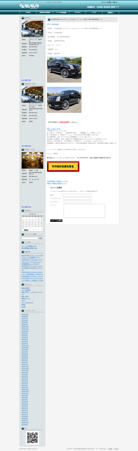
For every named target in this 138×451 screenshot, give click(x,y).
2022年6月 (25, 354)
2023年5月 (25, 337)
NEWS (23, 305)
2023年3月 (25, 341)
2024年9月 (25, 316)
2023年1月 (25, 343)
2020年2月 (25, 410)
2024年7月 (25, 318)
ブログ (23, 300)
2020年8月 (25, 397)
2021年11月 (25, 368)
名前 (52, 195)
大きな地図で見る (26, 80)
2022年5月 (25, 356)
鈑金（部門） (25, 296)
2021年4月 (25, 381)
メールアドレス (55, 198)
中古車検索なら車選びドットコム (57, 181)
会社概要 (109, 2)
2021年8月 (25, 374)
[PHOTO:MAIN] (82, 70)
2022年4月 (25, 358)
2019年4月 (25, 420)
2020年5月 (25, 404)
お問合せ (114, 2)
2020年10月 (25, 393)
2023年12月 (25, 327)
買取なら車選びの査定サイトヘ (57, 183)
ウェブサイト (54, 202)
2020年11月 (25, 391)
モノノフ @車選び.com (29, 246)
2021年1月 (25, 387)
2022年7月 (25, 352)
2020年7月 (25, 399)
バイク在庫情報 (26, 290)
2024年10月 (25, 314)
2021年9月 (25, 372)
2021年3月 (25, 383)
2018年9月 (25, 424)
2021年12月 (25, 366)
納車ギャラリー (26, 298)
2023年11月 (25, 329)
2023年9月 (25, 333)
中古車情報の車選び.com (29, 248)
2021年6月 (25, 376)
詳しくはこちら (54, 128)
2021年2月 (25, 385)
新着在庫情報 (25, 288)
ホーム (103, 2)
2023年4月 (25, 339)
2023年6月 (25, 335)
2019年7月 (25, 414)
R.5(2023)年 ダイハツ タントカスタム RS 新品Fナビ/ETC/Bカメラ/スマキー (32, 268)
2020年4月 (25, 406)
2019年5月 (25, 418)
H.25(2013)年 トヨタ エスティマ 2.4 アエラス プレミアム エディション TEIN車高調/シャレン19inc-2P (32, 262)
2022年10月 (25, 347)
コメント (53, 205)
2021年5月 (25, 379)
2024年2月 (25, 324)
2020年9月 (25, 395)
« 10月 (26, 230)
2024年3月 (25, 322)
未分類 (23, 307)
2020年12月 (25, 389)
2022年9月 (25, 349)
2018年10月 (25, 422)
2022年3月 (25, 360)
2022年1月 (25, 364)
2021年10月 (25, 370)
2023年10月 (25, 331)
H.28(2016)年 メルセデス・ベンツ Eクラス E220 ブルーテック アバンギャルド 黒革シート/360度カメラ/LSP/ (32, 278)
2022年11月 (25, 345)
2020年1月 (25, 412)
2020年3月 (25, 408)
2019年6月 (25, 416)
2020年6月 (25, 401)
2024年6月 (25, 320)
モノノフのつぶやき (27, 302)
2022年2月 (25, 362)
